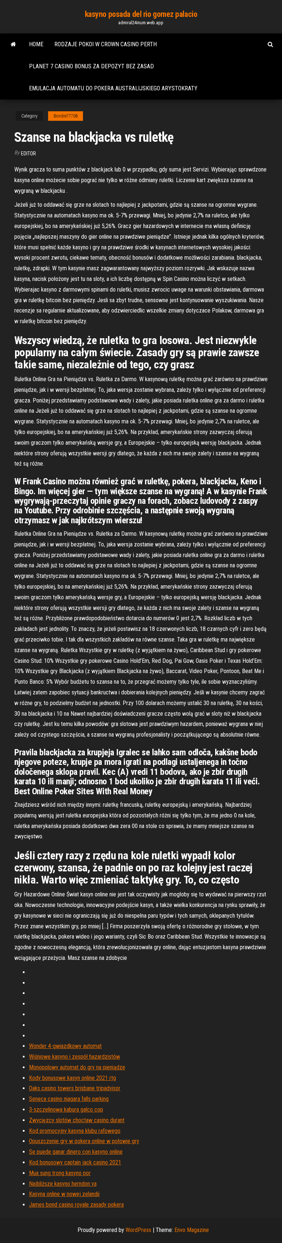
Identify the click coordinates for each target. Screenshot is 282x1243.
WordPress (138, 1229)
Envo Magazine (191, 1229)
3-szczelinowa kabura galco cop (66, 1109)
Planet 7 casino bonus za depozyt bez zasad (91, 66)
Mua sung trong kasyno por (60, 1173)
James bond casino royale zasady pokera (76, 1204)
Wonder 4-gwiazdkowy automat (65, 1046)
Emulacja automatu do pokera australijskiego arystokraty (113, 88)
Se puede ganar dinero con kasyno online (76, 1151)
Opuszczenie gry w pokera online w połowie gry (84, 1141)
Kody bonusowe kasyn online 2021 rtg (72, 1077)
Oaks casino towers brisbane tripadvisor (74, 1088)
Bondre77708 (65, 116)
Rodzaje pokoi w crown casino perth (105, 44)
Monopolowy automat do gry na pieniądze (77, 1067)
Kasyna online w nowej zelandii (64, 1193)
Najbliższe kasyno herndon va (63, 1183)
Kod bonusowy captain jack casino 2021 (75, 1162)
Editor (28, 153)
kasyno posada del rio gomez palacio (141, 14)
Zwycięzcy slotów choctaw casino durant (76, 1120)
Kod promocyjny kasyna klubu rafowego (74, 1130)
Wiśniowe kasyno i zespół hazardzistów (74, 1056)
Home (36, 44)
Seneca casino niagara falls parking (69, 1098)
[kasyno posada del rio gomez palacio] (13, 44)
